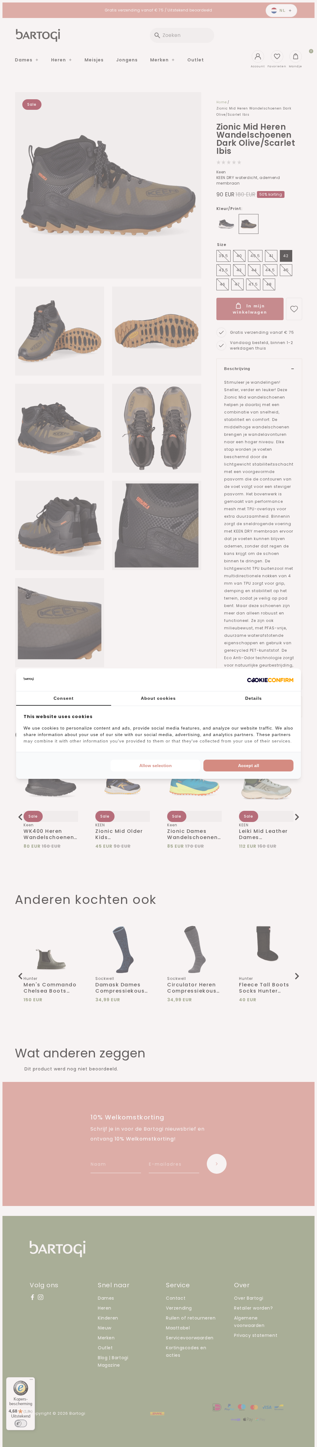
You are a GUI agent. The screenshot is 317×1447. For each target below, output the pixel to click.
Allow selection (155, 765)
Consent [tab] (64, 698)
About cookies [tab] (158, 698)
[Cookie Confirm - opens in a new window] (270, 680)
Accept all (248, 765)
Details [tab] (253, 698)
